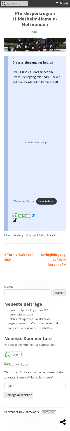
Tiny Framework (29, 412)
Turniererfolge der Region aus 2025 (28, 310)
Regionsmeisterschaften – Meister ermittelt (33, 323)
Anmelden (48, 412)
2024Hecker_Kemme (23, 201)
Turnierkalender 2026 (20, 314)
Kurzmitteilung (15, 235)
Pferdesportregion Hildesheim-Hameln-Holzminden (35, 19)
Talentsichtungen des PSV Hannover (29, 319)
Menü (64, 3)
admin (52, 235)
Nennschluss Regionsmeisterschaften (30, 328)
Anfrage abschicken (19, 395)
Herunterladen (46, 201)
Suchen (8, 287)
